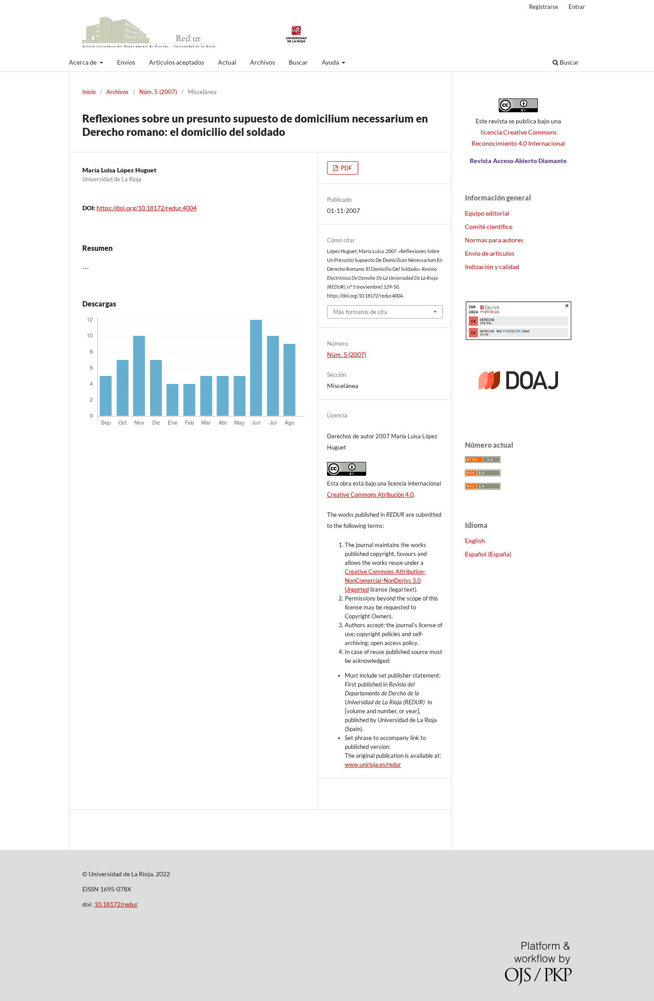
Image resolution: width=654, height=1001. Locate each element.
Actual (227, 62)
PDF (345, 168)
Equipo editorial (487, 213)
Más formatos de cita (360, 311)
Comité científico (489, 226)
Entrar (577, 6)
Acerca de (83, 62)
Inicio (89, 91)
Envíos (126, 62)
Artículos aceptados (176, 62)
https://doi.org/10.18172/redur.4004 (147, 208)
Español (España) (488, 554)
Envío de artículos (489, 253)
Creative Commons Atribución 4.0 (370, 494)
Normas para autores (494, 240)
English (475, 540)
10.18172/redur (116, 904)
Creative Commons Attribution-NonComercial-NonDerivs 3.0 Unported (385, 580)
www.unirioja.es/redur (373, 764)
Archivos (262, 62)
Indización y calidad (492, 266)
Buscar (298, 62)
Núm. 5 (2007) (158, 91)
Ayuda (331, 62)
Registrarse (543, 6)
